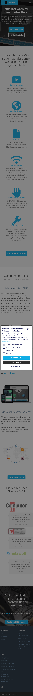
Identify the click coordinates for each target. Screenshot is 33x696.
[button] (16, 366)
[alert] (16, 348)
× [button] (30, 328)
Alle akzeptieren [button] (16, 358)
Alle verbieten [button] (16, 362)
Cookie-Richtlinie (6, 341)
